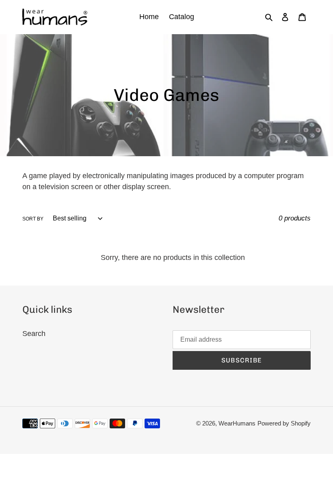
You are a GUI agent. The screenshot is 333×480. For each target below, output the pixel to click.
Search (33, 333)
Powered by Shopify (284, 423)
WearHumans (236, 423)
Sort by (32, 219)
